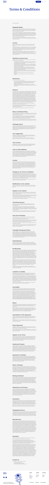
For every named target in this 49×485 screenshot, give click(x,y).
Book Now (38, 1)
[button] (42, 2)
